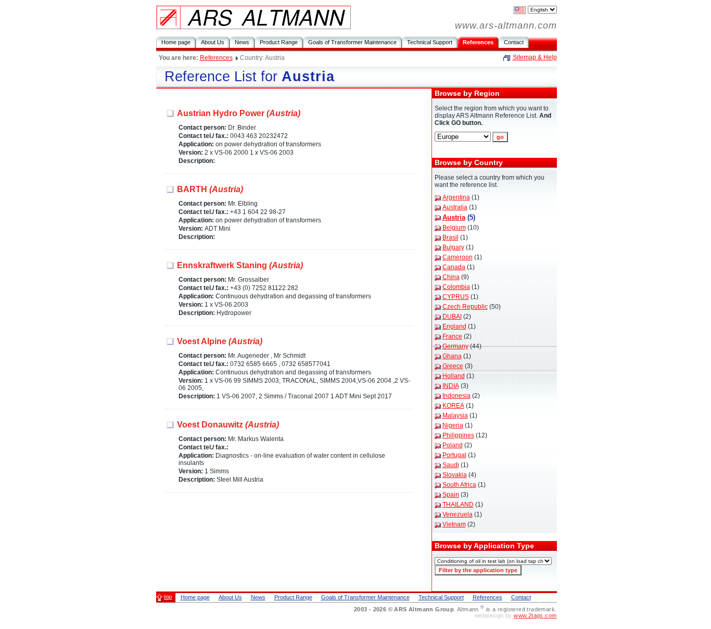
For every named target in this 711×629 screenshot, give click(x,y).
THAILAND (458, 504)
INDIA (450, 385)
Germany (455, 346)
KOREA (453, 405)
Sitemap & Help (535, 57)
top (168, 597)
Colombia (456, 287)
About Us (212, 42)
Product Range (279, 42)
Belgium (454, 227)
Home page (176, 42)
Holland (453, 376)
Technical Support (429, 42)
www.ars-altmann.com (506, 25)
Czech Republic (465, 306)
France (452, 336)
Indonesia (456, 395)
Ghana (452, 356)
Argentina (456, 197)
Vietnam (454, 524)
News (242, 42)
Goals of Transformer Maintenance (352, 42)
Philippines (458, 435)
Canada (453, 267)
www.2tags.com (535, 615)
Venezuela (457, 514)
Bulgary (453, 247)
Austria (453, 217)
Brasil (450, 237)
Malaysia (455, 415)
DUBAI (452, 316)
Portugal (454, 455)
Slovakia (454, 475)
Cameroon (457, 257)
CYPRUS (455, 296)
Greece (452, 366)
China (451, 277)
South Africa (459, 484)
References (478, 42)
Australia (454, 207)
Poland (452, 445)
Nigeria (452, 425)
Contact (514, 42)
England (454, 326)
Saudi (450, 465)
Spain (450, 494)
